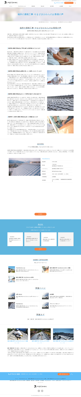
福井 (28, 319)
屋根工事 (32, 319)
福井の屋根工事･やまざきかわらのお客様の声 (44, 319)
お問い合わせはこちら (69, 3)
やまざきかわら (48, 380)
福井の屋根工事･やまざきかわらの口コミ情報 (37, 378)
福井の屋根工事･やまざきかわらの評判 (17, 380)
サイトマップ (40, 382)
